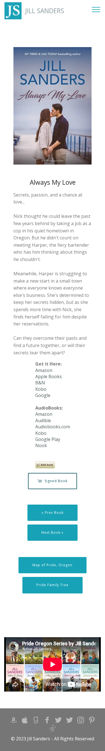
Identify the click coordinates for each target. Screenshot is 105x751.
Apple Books (48, 376)
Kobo (40, 389)
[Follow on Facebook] (47, 721)
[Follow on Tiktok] (52, 729)
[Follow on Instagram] (80, 721)
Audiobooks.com (52, 427)
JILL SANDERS (44, 10)
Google (42, 395)
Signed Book (56, 481)
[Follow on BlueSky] (58, 721)
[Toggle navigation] (96, 9)
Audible (43, 420)
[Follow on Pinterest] (91, 721)
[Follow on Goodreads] (35, 721)
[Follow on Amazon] (13, 721)
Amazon (43, 370)
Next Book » (52, 532)
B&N (40, 383)
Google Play (47, 439)
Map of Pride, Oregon (52, 565)
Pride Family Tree (52, 585)
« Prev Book (52, 512)
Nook (41, 445)
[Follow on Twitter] (69, 721)
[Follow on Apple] (24, 721)
